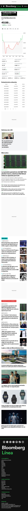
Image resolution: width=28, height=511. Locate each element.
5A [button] (17, 28)
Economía (3, 480)
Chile (2, 466)
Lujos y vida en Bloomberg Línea (12, 348)
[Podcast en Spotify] (23, 442)
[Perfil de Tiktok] (20, 442)
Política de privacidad (5, 494)
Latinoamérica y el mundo (6, 460)
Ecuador (3, 469)
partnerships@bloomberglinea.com (8, 504)
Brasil (2, 461)
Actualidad (3, 484)
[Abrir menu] (1, 6)
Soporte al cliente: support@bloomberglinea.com (10, 506)
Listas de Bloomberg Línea (6, 488)
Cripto (2, 485)
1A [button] (13, 28)
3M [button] (7, 28)
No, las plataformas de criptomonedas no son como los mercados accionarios (7, 144)
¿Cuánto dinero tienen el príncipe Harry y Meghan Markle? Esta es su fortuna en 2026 (9, 278)
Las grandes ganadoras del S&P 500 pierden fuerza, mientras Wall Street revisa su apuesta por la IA (14, 174)
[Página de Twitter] (7, 442)
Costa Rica (3, 472)
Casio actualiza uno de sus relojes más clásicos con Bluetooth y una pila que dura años (13, 406)
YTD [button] (10, 28)
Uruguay (3, 471)
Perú (2, 468)
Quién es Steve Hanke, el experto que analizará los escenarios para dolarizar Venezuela (8, 260)
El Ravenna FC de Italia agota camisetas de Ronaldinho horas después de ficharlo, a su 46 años (13, 427)
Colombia (3, 464)
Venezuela (3, 465)
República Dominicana (5, 474)
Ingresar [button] (25, 6)
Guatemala (3, 476)
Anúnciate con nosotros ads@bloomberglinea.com (11, 505)
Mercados (5, 153)
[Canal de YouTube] (10, 442)
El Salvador (3, 473)
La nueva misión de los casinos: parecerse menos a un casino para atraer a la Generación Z (13, 366)
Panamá (2, 470)
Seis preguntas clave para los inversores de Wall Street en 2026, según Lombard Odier (9, 244)
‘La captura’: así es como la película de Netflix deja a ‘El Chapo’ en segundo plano (13, 386)
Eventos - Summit (4, 503)
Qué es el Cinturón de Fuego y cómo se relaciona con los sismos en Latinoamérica (9, 251)
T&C (2, 498)
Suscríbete (3, 493)
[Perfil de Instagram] (13, 442)
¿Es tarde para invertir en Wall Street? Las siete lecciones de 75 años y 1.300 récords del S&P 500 (13, 193)
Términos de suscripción (6, 496)
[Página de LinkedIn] (17, 442)
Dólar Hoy (3, 483)
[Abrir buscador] (22, 6)
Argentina (3, 463)
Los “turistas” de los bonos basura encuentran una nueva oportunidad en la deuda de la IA (13, 185)
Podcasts (3, 487)
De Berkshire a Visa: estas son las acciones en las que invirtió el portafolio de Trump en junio (13, 189)
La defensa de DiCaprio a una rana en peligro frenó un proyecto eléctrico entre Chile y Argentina (10, 269)
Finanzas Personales (5, 486)
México (2, 462)
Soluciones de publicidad (6, 507)
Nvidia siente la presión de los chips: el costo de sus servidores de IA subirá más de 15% (10, 343)
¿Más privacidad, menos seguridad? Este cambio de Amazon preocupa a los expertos (9, 334)
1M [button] (5, 28)
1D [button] (2, 28)
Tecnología (3, 497)
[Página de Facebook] (4, 442)
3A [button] (15, 28)
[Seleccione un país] (3, 6)
